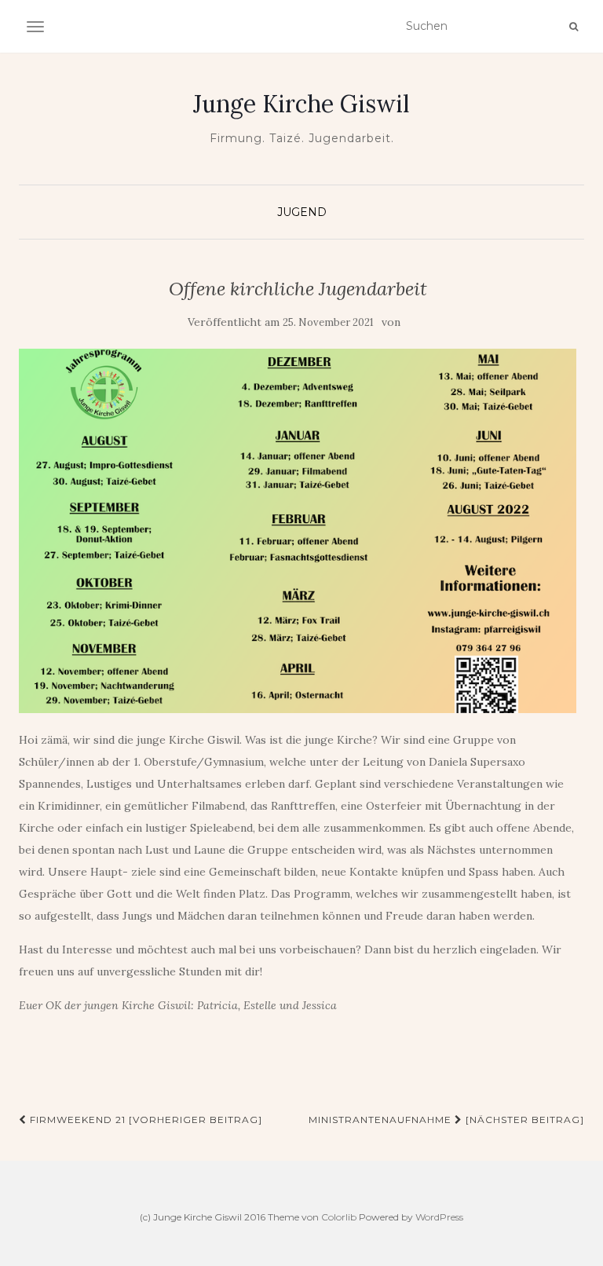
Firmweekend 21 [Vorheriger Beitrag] (144, 1119)
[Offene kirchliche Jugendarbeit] (297, 531)
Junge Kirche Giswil (301, 103)
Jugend (302, 212)
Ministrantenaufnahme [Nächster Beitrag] (446, 1119)
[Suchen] (573, 26)
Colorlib (338, 1217)
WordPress (439, 1217)
